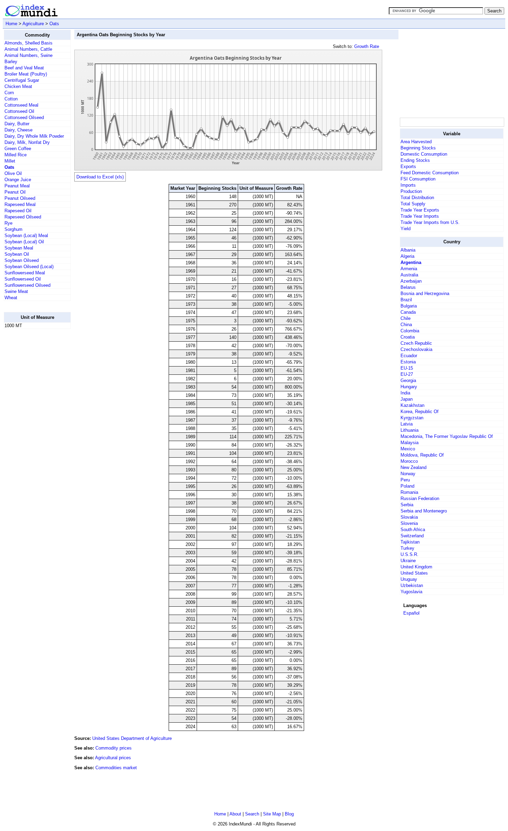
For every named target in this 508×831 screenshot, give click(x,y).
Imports (408, 185)
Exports (408, 166)
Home (11, 23)
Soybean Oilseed (21, 260)
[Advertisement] (31, 437)
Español (411, 613)
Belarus (408, 287)
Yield (406, 228)
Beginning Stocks (418, 147)
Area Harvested (416, 141)
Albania (408, 250)
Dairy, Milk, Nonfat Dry (27, 142)
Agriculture (33, 23)
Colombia (410, 330)
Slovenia (409, 523)
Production (411, 191)
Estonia (408, 361)
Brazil (406, 299)
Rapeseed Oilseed (22, 216)
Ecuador (409, 355)
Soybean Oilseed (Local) (29, 266)
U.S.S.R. (409, 554)
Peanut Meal (17, 185)
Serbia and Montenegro (424, 511)
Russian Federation (420, 498)
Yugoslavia (411, 591)
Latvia (407, 424)
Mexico (408, 448)
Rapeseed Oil (17, 210)
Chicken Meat (18, 86)
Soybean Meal (18, 248)
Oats (54, 23)
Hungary (409, 386)
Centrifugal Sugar (21, 80)
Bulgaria (409, 306)
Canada (408, 312)
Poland (407, 486)
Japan (407, 399)
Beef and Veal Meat (24, 67)
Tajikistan (410, 542)
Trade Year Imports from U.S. (430, 222)
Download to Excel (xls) (100, 176)
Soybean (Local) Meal (26, 235)
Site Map (272, 814)
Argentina (411, 262)
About (235, 814)
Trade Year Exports (420, 210)
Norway (408, 473)
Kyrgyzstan (412, 417)
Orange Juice (17, 179)
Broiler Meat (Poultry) (25, 74)
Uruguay (409, 579)
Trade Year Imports (420, 216)
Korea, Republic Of (420, 411)
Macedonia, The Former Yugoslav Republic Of (447, 436)
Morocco (409, 461)
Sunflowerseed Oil (22, 279)
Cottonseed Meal (21, 105)
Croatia (408, 337)
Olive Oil (13, 173)
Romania (409, 492)
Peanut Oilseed (19, 198)
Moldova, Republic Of (422, 455)
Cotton (11, 98)
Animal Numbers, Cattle (28, 49)
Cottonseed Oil (19, 111)
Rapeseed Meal (20, 204)
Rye (8, 223)
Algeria (407, 256)
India (405, 392)
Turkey (407, 548)
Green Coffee (17, 148)
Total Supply (413, 203)
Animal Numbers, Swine (28, 55)
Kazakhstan (412, 405)
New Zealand (413, 467)
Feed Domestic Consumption (430, 172)
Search (252, 814)
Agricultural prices (113, 757)
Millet (9, 161)
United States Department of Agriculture (132, 738)
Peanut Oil (15, 192)
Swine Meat (16, 291)
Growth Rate (366, 46)
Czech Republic (416, 343)
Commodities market (116, 767)
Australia (409, 274)
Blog (289, 814)
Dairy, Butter (16, 123)
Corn (9, 92)
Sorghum (13, 229)
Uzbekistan (412, 585)
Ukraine (408, 560)
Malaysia (409, 442)
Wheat (10, 297)
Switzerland (412, 535)
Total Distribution (417, 197)
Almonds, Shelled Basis (28, 43)
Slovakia (409, 517)
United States (414, 573)
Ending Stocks (415, 160)
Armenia (409, 268)
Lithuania (409, 430)
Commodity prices (113, 748)
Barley (10, 61)
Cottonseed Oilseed (24, 117)
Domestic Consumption (424, 154)
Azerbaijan (411, 281)
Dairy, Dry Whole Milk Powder (34, 136)
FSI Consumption (418, 179)
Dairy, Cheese (18, 130)
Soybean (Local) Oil (24, 241)
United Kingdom (416, 566)
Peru (405, 479)
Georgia (408, 380)
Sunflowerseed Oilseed (27, 285)
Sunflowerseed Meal (24, 272)
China (406, 324)
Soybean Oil (16, 254)
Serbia (407, 504)
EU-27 (407, 374)
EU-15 (407, 368)
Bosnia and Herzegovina (425, 293)
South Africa (413, 529)
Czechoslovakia (416, 349)
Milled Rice (15, 154)
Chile (406, 318)
